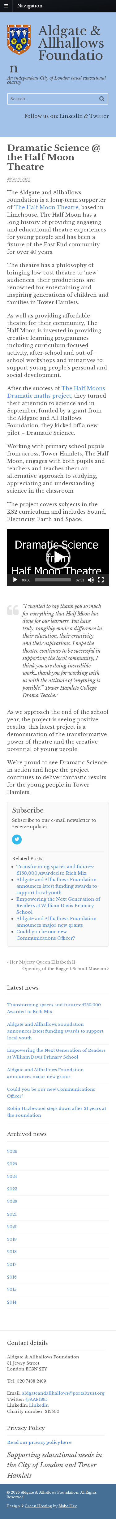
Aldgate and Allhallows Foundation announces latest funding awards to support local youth (55, 1031)
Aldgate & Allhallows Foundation (57, 49)
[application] (58, 557)
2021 (12, 1214)
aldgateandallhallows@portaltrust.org (63, 1393)
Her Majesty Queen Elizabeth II (42, 962)
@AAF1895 (36, 1399)
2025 (12, 1164)
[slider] (53, 579)
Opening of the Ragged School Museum (64, 968)
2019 (12, 1239)
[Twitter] (17, 840)
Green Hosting (38, 1506)
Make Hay (67, 1506)
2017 (11, 1264)
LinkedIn (71, 116)
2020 (12, 1226)
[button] (58, 557)
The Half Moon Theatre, (47, 207)
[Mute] (91, 580)
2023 (12, 1189)
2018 (12, 1251)
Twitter (99, 116)
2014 (11, 1302)
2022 (12, 1201)
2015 (11, 1289)
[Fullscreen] (101, 580)
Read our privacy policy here (39, 1442)
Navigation (29, 6)
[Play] (15, 580)
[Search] (102, 98)
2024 (12, 1176)
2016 (12, 1277)
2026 (12, 1151)
